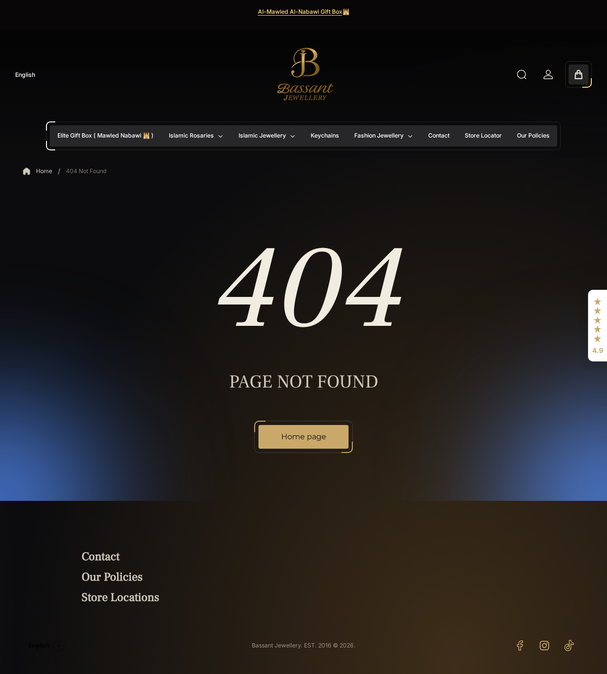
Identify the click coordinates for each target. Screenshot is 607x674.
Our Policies (112, 577)
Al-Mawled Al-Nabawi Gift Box (300, 11)
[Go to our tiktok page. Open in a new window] (569, 645)
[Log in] (548, 74)
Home (44, 171)
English (25, 74)
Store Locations (120, 597)
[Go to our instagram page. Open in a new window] (544, 645)
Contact (101, 556)
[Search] (521, 74)
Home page (303, 436)
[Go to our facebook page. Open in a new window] (519, 645)
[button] (597, 326)
